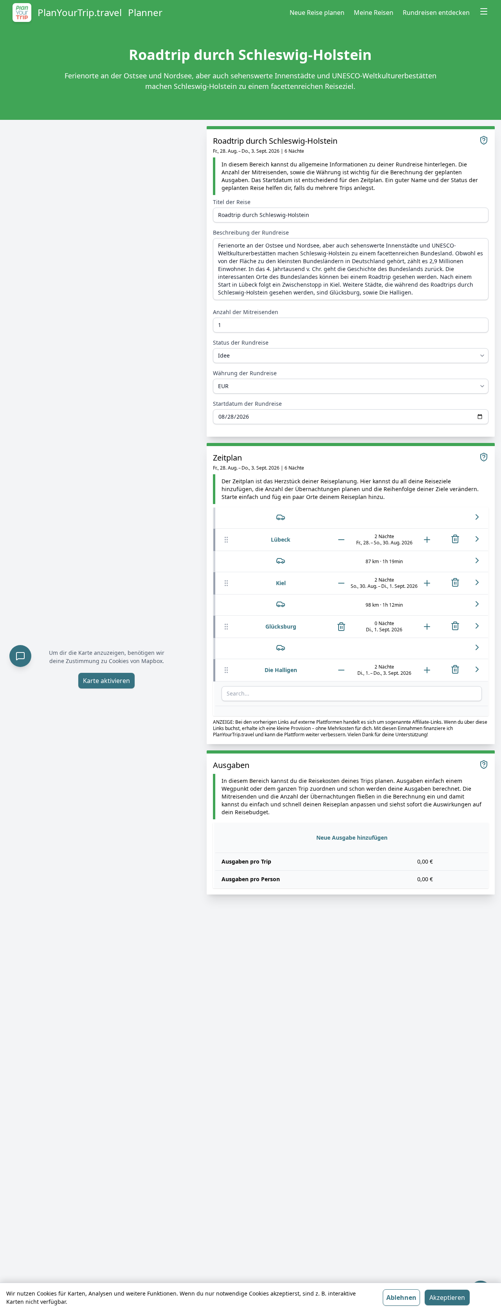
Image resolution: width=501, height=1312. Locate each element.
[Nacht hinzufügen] (427, 539)
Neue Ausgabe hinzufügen (351, 837)
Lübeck (280, 539)
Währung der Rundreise (245, 373)
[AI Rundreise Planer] (20, 656)
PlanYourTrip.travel (80, 12)
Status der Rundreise (241, 342)
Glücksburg (280, 626)
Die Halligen (281, 670)
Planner (145, 12)
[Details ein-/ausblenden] (477, 539)
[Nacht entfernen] (341, 539)
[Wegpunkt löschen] (455, 539)
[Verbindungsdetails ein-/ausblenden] (477, 517)
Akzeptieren (447, 1297)
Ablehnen (401, 1297)
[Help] (483, 140)
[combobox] (352, 693)
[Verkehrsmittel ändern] (280, 517)
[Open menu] (483, 11)
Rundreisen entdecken (436, 12)
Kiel (281, 583)
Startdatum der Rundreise (247, 403)
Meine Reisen (373, 12)
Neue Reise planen (317, 12)
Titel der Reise (231, 202)
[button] (226, 539)
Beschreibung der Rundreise (251, 232)
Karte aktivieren (106, 680)
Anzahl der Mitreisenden (245, 312)
